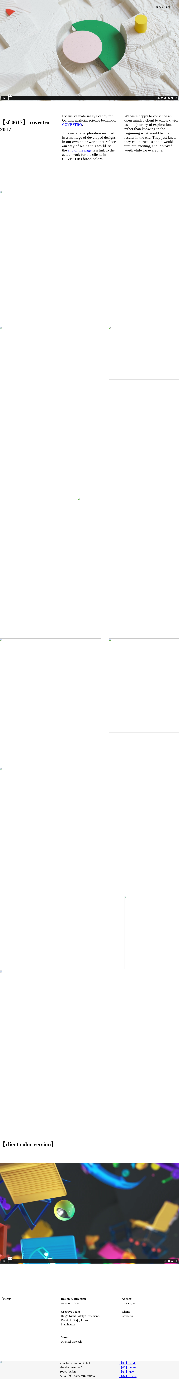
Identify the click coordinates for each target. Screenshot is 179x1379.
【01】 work (127, 1363)
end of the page (80, 150)
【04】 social (128, 1376)
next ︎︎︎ (170, 7)
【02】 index (127, 1367)
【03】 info (126, 1371)
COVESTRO (72, 125)
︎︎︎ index (158, 7)
